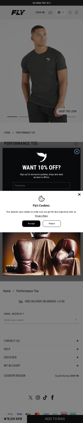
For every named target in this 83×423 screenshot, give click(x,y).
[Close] (79, 194)
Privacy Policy (41, 216)
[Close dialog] (77, 151)
